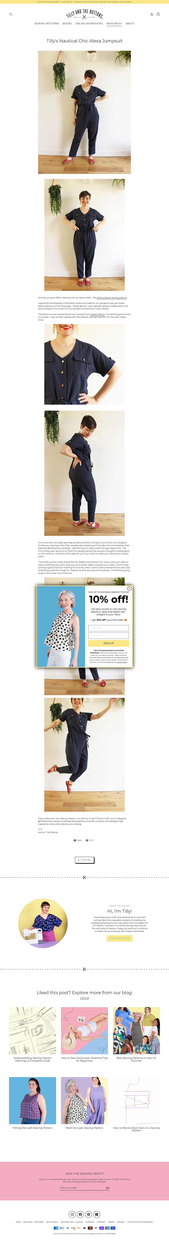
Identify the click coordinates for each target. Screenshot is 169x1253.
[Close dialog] (129, 588)
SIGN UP (108, 643)
